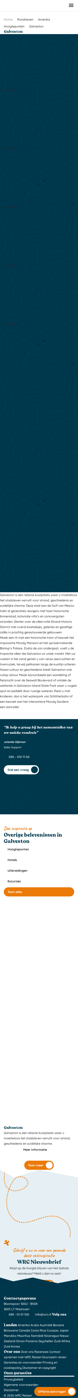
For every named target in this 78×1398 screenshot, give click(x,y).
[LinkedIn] (16, 1320)
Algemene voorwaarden (21, 1385)
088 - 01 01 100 (18, 1314)
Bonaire (58, 1325)
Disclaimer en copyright (39, 1368)
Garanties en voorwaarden (23, 1362)
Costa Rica (38, 1330)
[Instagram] (6, 1320)
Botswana (11, 1330)
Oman (20, 1341)
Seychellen (45, 1341)
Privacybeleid (13, 1379)
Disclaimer (11, 1390)
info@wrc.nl (43, 1314)
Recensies (41, 1352)
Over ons (27, 1352)
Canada (24, 1330)
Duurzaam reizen (54, 1357)
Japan (64, 1330)
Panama (32, 1341)
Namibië (37, 1336)
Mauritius (23, 1336)
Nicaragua (51, 1336)
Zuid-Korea (12, 1346)
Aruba (34, 1325)
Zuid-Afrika (62, 1341)
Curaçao (53, 1330)
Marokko (10, 1336)
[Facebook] (11, 1320)
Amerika (24, 1325)
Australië (46, 1325)
